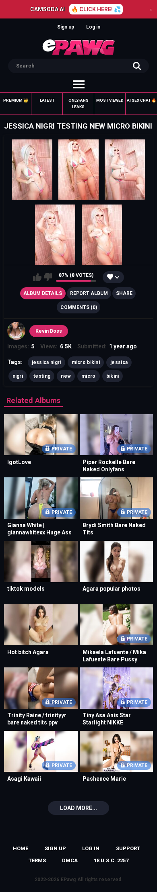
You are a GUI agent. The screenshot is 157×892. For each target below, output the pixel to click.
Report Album (89, 293)
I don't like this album (47, 277)
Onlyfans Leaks (78, 103)
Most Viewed (110, 100)
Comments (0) (78, 307)
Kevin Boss (48, 331)
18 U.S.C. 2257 (111, 860)
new (66, 376)
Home (20, 848)
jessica (119, 362)
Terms (37, 860)
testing (41, 376)
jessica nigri (46, 362)
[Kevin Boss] (16, 331)
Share (124, 293)
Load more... (78, 808)
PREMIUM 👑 (15, 100)
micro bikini (86, 362)
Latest (47, 100)
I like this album (37, 277)
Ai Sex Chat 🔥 (141, 100)
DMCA (70, 860)
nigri (17, 376)
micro (88, 376)
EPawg (68, 879)
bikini (112, 376)
